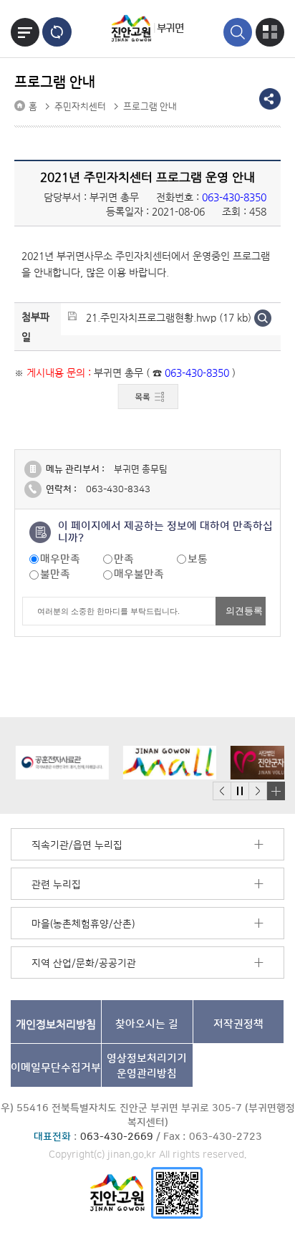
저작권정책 (238, 1024)
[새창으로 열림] (57, 762)
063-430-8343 (118, 489)
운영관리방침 (147, 1066)
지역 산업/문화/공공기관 (84, 963)
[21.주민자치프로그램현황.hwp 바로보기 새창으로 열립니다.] (262, 317)
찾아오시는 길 (146, 1024)
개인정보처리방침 (56, 1024)
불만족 (55, 574)
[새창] (176, 1192)
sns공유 (270, 99)
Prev (222, 791)
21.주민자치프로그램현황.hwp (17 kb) (168, 317)
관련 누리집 (56, 885)
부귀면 (170, 28)
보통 (198, 559)
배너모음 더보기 (275, 791)
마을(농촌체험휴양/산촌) (83, 924)
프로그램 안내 (150, 107)
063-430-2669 (116, 1137)
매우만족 (60, 559)
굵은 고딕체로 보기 (57, 32)
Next (257, 791)
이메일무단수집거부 (56, 1068)
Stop (239, 791)
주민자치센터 (80, 107)
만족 (124, 559)
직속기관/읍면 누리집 (77, 845)
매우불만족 (139, 574)
